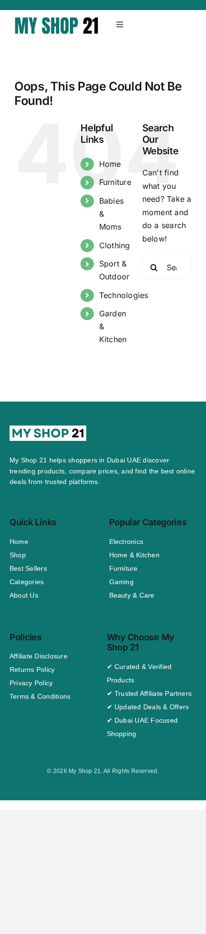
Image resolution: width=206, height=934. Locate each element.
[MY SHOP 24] (57, 18)
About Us (24, 595)
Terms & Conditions (40, 696)
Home (110, 164)
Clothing (114, 245)
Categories (27, 582)
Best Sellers (28, 568)
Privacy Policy (31, 683)
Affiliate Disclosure (39, 656)
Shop (18, 555)
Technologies (124, 295)
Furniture (115, 182)
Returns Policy (32, 669)
